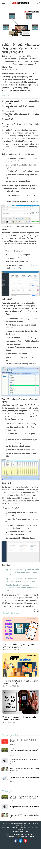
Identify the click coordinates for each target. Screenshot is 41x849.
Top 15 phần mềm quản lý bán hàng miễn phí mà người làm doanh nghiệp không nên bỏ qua (22, 572)
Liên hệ (32, 836)
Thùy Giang (4, 69)
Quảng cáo (10, 836)
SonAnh (12, 744)
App (3, 40)
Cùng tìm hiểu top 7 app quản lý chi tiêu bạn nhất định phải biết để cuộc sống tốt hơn (21, 588)
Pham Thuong (6, 650)
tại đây (36, 202)
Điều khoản (31, 834)
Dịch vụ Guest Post (21, 836)
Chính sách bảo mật (20, 834)
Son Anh (12, 755)
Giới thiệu (9, 834)
